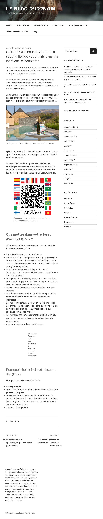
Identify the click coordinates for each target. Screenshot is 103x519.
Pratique (15, 421)
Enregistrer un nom (78, 25)
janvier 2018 (69, 151)
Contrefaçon (69, 203)
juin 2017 (67, 179)
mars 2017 (68, 184)
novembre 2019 (70, 136)
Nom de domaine (71, 217)
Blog (35, 31)
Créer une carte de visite (17, 31)
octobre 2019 (69, 141)
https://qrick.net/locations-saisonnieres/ (32, 151)
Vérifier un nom (41, 25)
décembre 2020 (71, 127)
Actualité (68, 198)
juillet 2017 (68, 174)
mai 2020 (68, 132)
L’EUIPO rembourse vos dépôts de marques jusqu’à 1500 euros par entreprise (78, 69)
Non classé (69, 222)
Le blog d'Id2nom (31, 9)
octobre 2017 (69, 160)
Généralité (68, 208)
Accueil (9, 25)
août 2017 (68, 169)
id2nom (29, 48)
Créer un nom (23, 25)
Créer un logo (59, 25)
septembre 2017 (71, 165)
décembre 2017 (70, 155)
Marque (67, 212)
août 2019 (68, 146)
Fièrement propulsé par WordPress (20, 513)
